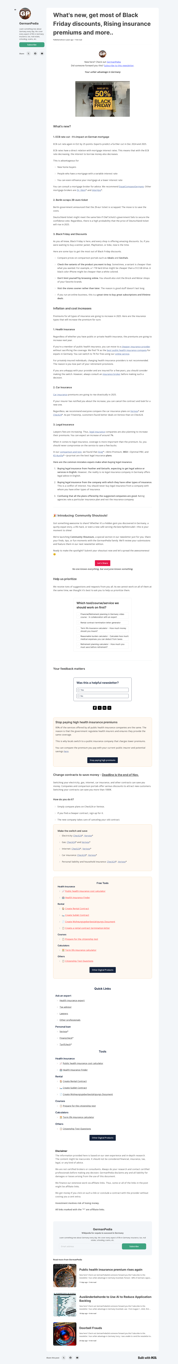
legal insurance (97, 431)
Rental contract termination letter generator (101, 622)
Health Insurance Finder (77, 897)
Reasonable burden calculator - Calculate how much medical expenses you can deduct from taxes (104, 637)
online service (122, 353)
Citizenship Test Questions (79, 961)
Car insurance (60, 394)
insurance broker (111, 374)
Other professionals (70, 1019)
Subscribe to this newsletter (119, 65)
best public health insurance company (127, 350)
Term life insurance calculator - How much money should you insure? (103, 629)
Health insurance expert (72, 1000)
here (66, 751)
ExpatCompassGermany (131, 186)
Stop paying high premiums (102, 760)
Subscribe (31, 44)
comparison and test (71, 451)
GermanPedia (114, 61)
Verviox (88, 835)
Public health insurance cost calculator (85, 891)
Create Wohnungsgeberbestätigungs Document (90, 921)
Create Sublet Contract (77, 915)
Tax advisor (66, 1007)
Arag (100, 451)
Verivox (134, 411)
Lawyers (64, 1013)
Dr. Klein (81, 190)
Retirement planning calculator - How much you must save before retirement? (102, 645)
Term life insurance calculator (80, 950)
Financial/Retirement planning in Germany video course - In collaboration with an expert (102, 615)
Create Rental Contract (77, 908)
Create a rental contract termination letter (87, 928)
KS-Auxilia (58, 455)
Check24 (57, 414)
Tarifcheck (65, 1044)
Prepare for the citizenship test (81, 939)
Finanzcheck (66, 1038)
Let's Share (102, 563)
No (82, 696)
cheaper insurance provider (135, 346)
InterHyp (96, 190)
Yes (82, 690)
